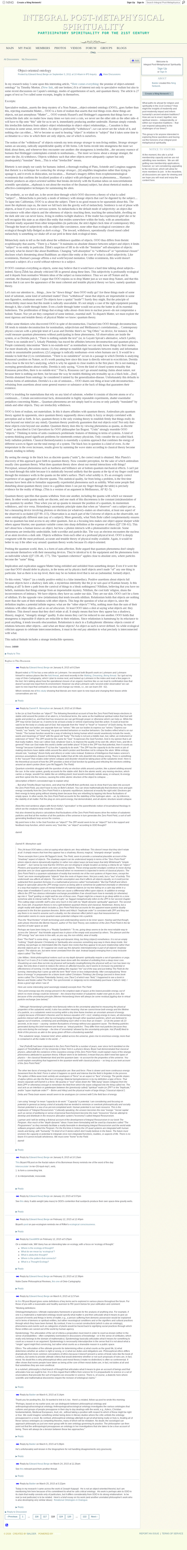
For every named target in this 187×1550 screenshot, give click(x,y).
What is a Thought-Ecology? (35, 1262)
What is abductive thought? (34, 1255)
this (22, 1201)
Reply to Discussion (16, 1512)
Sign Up (131, 2)
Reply (20, 700)
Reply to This (12, 653)
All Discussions (11, 59)
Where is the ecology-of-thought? (37, 1248)
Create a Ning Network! (29, 2)
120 (69, 1516)
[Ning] (8, 2)
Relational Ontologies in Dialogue (70, 1500)
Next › (94, 1516)
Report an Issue (149, 1533)
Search (183, 2)
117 (45, 1516)
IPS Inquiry (91, 74)
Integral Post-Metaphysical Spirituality (93, 21)
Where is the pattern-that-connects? (38, 1258)
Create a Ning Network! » (158, 93)
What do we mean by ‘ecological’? (38, 1251)
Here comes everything (85, 83)
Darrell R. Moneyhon (39, 708)
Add (137, 60)
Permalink (17, 667)
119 (61, 1516)
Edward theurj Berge (38, 74)
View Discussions (112, 74)
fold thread (53, 675)
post (26, 1224)
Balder (32, 1394)
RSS (7, 1525)
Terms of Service (172, 1533)
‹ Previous (12, 1516)
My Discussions (29, 59)
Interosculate (22, 1166)
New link (47, 87)
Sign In (140, 2)
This (18, 1162)
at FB (31, 672)
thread (100, 675)
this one (56, 1281)
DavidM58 (34, 1239)
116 (37, 1516)
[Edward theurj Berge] (10, 78)
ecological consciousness (82, 1224)
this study (41, 691)
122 (85, 1516)
